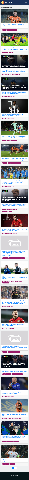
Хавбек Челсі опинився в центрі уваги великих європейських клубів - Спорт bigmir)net (14, 137)
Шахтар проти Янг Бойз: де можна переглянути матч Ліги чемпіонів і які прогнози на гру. (14, 159)
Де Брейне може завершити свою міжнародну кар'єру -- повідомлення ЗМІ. (14, 460)
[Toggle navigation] (26, 2)
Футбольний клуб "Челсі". (17, 374)
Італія (11, 306)
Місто (7, 52)
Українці (4, 29)
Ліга (13, 186)
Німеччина (5, 162)
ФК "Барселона (13, 140)
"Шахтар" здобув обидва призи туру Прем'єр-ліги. (14, 414)
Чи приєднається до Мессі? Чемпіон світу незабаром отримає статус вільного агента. (13, 70)
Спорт (15, 29)
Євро (4, 118)
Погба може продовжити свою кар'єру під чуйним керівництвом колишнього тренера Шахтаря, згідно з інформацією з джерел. (13, 302)
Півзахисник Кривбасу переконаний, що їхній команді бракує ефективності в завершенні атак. (14, 205)
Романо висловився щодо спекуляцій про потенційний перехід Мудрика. (13, 392)
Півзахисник (12, 96)
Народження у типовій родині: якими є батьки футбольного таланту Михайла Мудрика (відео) (14, 48)
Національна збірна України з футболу (16, 258)
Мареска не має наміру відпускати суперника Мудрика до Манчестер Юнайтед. (14, 93)
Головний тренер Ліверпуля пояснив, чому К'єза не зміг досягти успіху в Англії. (14, 229)
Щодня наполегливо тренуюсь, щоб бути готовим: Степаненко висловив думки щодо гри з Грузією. (14, 277)
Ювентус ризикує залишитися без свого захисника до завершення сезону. (12, 115)
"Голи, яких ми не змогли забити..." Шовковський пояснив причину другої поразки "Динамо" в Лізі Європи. (14, 348)
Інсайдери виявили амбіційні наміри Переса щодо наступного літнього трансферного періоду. (13, 438)
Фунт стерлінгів (10, 29)
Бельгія (7, 463)
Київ (4, 258)
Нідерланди (8, 233)
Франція (14, 74)
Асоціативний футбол (7, 74)
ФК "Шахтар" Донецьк (15, 162)
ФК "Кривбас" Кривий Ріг (11, 209)
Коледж (10, 52)
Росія (4, 52)
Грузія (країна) (6, 282)
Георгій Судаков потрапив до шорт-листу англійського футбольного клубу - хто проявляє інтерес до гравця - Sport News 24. (13, 26)
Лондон (7, 96)
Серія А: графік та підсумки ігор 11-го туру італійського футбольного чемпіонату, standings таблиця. (13, 182)
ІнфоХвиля (8, 2)
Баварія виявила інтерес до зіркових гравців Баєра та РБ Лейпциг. (13, 325)
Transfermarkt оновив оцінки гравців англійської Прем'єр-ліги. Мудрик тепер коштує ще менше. (14, 370)
